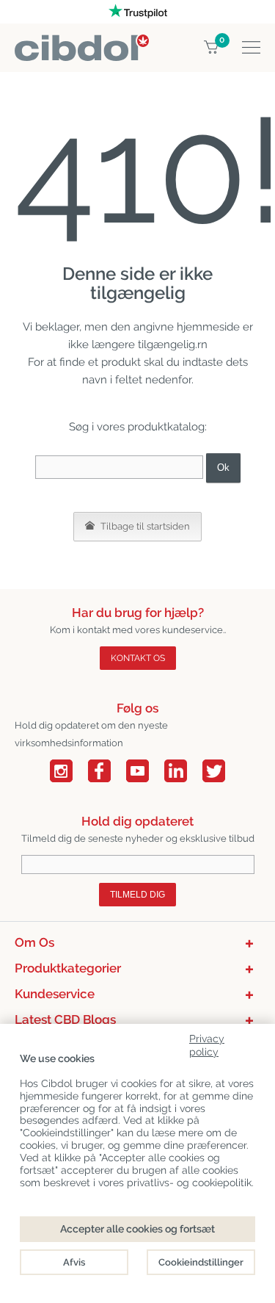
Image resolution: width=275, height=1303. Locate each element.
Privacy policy (206, 1043)
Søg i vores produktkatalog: (138, 426)
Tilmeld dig (137, 894)
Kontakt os (138, 658)
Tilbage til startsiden (144, 526)
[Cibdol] (82, 43)
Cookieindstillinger (200, 1262)
